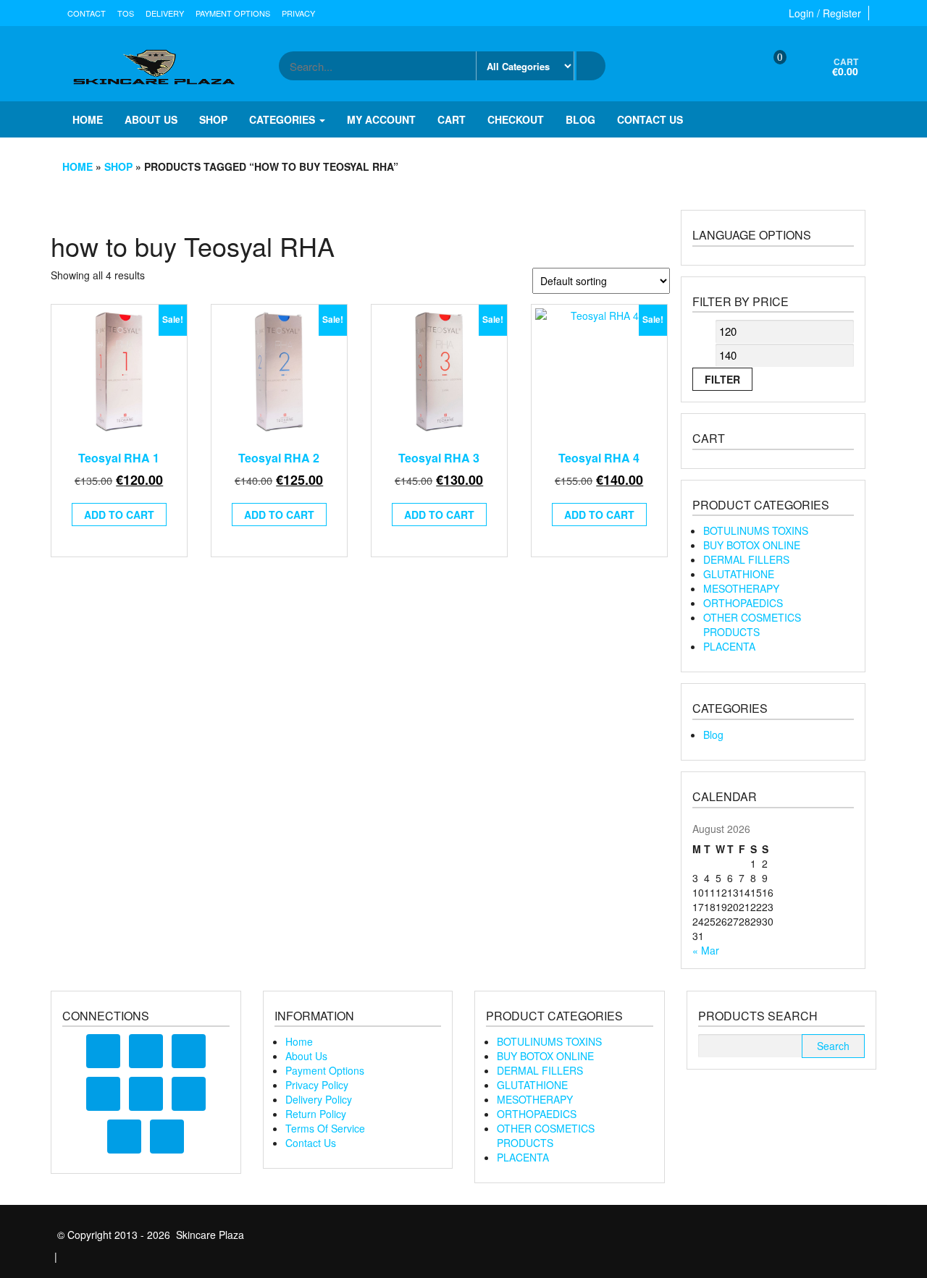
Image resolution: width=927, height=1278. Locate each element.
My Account (381, 119)
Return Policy (315, 1113)
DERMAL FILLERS (746, 559)
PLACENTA (729, 646)
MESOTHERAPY (741, 588)
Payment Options (233, 13)
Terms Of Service (325, 1128)
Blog (580, 119)
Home (87, 119)
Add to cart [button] (119, 514)
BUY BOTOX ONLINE (751, 545)
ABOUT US (151, 119)
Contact (86, 13)
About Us (306, 1056)
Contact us (650, 119)
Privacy (298, 13)
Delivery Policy (318, 1099)
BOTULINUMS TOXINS (755, 530)
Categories (283, 119)
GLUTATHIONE (738, 574)
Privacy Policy (316, 1085)
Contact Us (310, 1142)
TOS (125, 13)
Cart (451, 119)
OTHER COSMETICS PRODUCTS (752, 624)
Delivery (165, 13)
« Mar (705, 950)
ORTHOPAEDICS (743, 603)
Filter (722, 379)
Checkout (515, 119)
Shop (213, 119)
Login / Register (825, 13)
